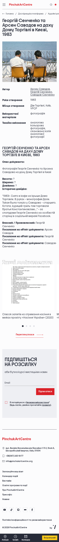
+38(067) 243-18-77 (14, 456)
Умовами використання (37, 402)
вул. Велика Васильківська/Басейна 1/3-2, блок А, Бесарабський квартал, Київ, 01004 (30, 449)
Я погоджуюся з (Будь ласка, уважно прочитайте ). (31, 403)
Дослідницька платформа (30, 14)
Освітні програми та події (14, 485)
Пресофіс (7, 494)
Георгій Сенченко (41, 91)
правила (46, 405)
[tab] (23, 326)
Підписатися (45, 391)
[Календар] (26, 538)
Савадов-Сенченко (42, 94)
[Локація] (5, 538)
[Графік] (15, 538)
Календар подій (10, 476)
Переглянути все (25, 334)
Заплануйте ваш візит (12, 471)
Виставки (6, 481)
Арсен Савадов (40, 89)
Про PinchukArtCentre (13, 490)
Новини (5, 499)
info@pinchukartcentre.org (19, 461)
